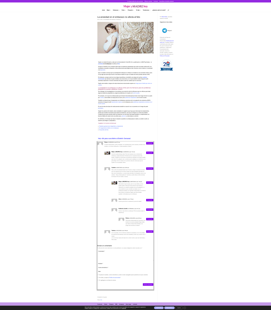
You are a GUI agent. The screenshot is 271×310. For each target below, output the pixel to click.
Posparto (130, 10)
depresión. (103, 70)
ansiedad (100, 63)
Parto (123, 10)
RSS (116, 304)
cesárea (102, 97)
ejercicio (123, 116)
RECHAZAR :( (169, 307)
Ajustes (179, 307)
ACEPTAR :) (159, 307)
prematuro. (100, 108)
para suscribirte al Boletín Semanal (117, 138)
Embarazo (115, 10)
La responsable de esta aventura (135, 1)
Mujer (108, 10)
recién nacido (136, 93)
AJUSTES (124, 308)
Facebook (99, 304)
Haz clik (101, 138)
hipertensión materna (117, 102)
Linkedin (135, 304)
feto (101, 299)
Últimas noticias (148, 1)
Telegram (111, 304)
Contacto (156, 1)
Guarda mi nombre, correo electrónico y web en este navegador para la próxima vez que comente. (123, 274)
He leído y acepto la (110, 277)
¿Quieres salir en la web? (159, 10)
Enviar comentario (148, 284)
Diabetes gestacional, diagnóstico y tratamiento (111, 126)
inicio (103, 10)
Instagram (121, 304)
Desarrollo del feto (103, 129)
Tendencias (146, 10)
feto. (119, 63)
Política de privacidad (114, 277)
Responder (149, 143)
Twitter (105, 304)
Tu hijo (138, 10)
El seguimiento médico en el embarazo (109, 128)
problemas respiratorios (131, 97)
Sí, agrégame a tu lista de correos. (107, 280)
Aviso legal (128, 304)
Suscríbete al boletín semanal (166, 1)
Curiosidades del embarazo (109, 19)
